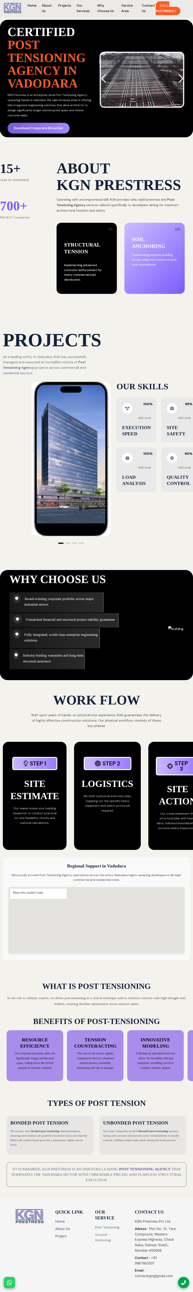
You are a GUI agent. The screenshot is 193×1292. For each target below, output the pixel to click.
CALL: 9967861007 (166, 8)
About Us (62, 1229)
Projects (64, 5)
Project (61, 1236)
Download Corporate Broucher (38, 128)
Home (32, 5)
